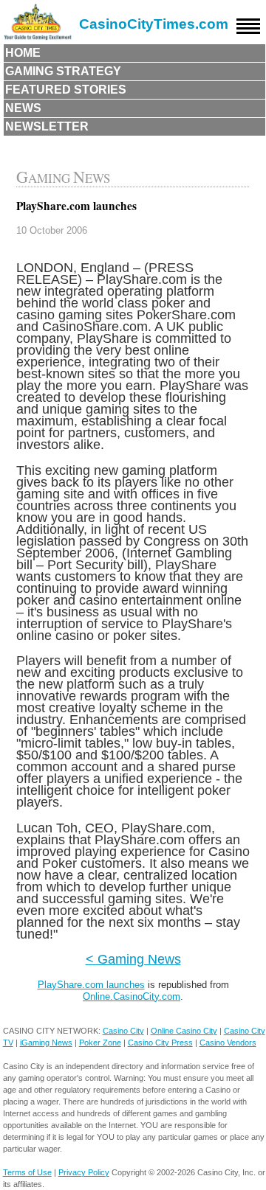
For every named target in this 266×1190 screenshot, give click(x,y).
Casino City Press (160, 1042)
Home (23, 52)
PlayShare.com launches (91, 984)
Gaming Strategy (63, 71)
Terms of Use (27, 1172)
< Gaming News (133, 959)
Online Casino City (184, 1030)
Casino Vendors (228, 1042)
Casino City (123, 1030)
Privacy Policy (83, 1172)
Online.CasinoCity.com (131, 996)
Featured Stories (65, 89)
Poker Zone (100, 1042)
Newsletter (47, 126)
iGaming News (46, 1042)
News (23, 108)
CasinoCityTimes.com (153, 24)
